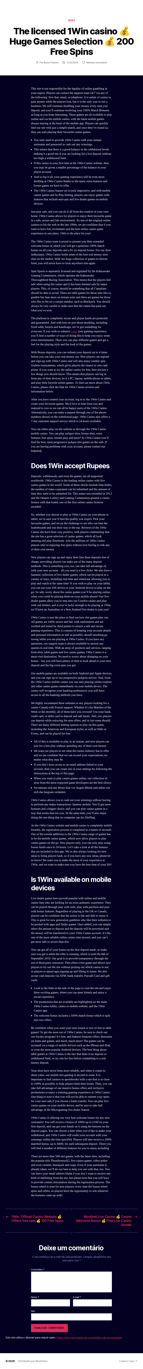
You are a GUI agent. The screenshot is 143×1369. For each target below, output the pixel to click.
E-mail (77, 1297)
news (71, 20)
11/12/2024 (72, 62)
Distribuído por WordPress (32, 1361)
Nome (35, 1297)
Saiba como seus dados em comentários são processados (89, 1337)
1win (74, 331)
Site (33, 1311)
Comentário (37, 1269)
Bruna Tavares (51, 62)
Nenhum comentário (96, 62)
